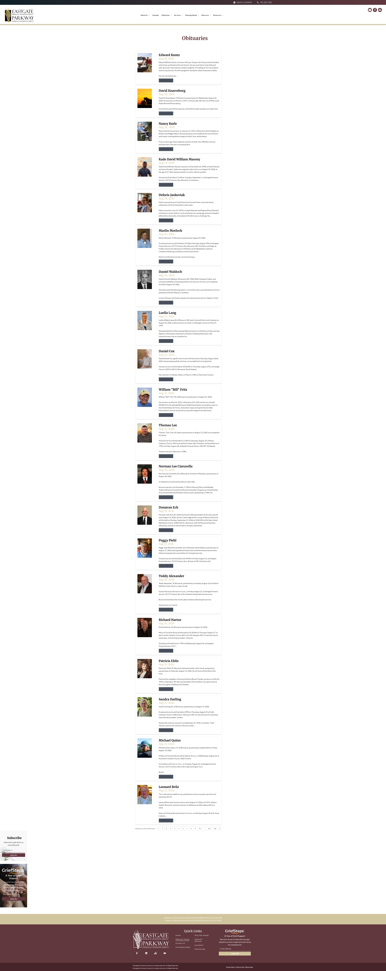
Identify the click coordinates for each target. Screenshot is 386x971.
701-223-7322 (216, 918)
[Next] (220, 828)
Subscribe (13, 855)
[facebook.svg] (137, 953)
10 (200, 828)
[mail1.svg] (165, 953)
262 (215, 828)
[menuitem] (145, 15)
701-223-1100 (215, 920)
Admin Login (249, 967)
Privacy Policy (230, 967)
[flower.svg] (146, 953)
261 (209, 828)
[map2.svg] (155, 953)
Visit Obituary (166, 80)
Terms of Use (240, 967)
